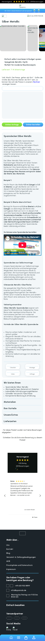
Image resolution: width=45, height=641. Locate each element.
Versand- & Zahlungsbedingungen (21, 557)
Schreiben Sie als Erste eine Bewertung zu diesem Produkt (22, 439)
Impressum (11, 569)
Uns (7, 545)
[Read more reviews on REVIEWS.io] (22, 469)
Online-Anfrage (12, 125)
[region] (22, 495)
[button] (22, 438)
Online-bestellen (33, 125)
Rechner (36, 82)
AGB (8, 561)
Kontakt (9, 549)
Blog (8, 553)
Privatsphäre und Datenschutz (19, 565)
